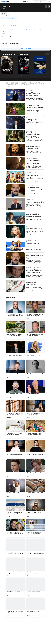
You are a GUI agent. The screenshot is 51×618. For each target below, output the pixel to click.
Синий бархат (37, 75)
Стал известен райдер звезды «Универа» (33, 120)
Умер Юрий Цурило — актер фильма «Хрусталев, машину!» (34, 257)
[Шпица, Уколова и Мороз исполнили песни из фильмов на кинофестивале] (35, 548)
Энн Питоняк (19, 29)
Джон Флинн (13, 25)
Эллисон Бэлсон (37, 27)
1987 (2, 15)
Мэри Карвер (26, 29)
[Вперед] (48, 54)
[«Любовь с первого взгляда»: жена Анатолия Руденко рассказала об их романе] (15, 488)
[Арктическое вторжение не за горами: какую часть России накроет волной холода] (15, 508)
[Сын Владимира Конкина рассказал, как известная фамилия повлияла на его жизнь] (35, 389)
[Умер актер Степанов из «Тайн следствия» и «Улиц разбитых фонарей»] (15, 567)
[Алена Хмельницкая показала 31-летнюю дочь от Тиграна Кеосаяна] (35, 369)
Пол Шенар (44, 27)
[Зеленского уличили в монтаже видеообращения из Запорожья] (15, 389)
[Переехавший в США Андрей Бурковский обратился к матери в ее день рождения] (15, 310)
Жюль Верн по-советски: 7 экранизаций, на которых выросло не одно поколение (34, 216)
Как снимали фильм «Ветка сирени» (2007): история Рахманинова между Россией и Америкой (35, 270)
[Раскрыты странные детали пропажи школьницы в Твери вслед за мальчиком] (35, 587)
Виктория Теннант (29, 27)
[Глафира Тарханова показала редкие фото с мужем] (35, 508)
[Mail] (4, 1)
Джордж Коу (13, 29)
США (11, 31)
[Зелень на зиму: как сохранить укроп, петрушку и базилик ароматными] (15, 330)
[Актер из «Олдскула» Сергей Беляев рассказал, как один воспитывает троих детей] (35, 429)
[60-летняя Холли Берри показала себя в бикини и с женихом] (15, 607)
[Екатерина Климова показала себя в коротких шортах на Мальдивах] (35, 528)
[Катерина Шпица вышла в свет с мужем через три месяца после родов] (15, 449)
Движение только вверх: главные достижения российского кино (33, 243)
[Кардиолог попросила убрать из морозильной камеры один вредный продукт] (35, 409)
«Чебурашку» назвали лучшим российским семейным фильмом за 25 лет (35, 148)
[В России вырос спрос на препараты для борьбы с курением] (35, 607)
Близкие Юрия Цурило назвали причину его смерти (35, 188)
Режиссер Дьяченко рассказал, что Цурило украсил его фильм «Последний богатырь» (33, 93)
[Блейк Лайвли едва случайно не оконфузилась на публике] (35, 567)
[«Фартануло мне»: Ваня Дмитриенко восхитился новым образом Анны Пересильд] (15, 548)
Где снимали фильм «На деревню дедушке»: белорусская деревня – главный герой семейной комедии (33, 161)
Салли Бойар (32, 29)
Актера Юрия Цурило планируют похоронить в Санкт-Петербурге (33, 134)
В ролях (3, 27)
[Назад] (46, 54)
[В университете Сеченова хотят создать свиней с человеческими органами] (35, 488)
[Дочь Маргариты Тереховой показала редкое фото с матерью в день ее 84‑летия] (35, 468)
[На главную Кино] (7, 1)
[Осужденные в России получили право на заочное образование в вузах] (15, 409)
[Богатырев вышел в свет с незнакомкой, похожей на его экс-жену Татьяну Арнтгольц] (15, 528)
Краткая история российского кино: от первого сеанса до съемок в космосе (34, 284)
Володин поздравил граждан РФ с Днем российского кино (35, 201)
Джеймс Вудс (13, 27)
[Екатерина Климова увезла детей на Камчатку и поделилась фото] (35, 449)
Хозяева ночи (4, 75)
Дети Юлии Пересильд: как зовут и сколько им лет (34, 229)
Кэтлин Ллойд (39, 29)
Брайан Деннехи (20, 27)
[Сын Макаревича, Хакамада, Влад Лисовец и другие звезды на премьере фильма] (15, 350)
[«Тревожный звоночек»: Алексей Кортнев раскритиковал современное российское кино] (35, 310)
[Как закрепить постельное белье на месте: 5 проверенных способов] (15, 429)
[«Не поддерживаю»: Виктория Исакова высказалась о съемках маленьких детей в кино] (15, 369)
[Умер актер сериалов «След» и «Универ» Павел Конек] (15, 468)
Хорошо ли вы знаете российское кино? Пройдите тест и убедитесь (34, 175)
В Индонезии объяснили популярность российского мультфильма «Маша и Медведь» (34, 107)
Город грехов (21, 75)
